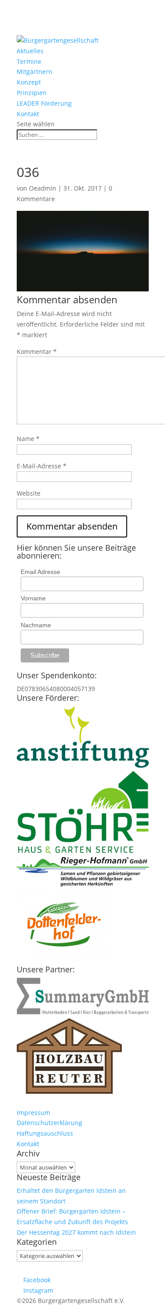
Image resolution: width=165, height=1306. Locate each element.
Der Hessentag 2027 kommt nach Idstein (76, 1232)
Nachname (36, 625)
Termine (29, 61)
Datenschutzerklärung (49, 1122)
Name (28, 438)
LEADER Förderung (44, 103)
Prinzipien (32, 92)
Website (28, 493)
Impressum (33, 1112)
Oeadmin (42, 188)
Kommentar (37, 351)
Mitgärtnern (34, 71)
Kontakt (28, 114)
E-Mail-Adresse (41, 466)
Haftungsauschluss (45, 1133)
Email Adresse (40, 571)
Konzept (29, 82)
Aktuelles (30, 51)
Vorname (33, 598)
